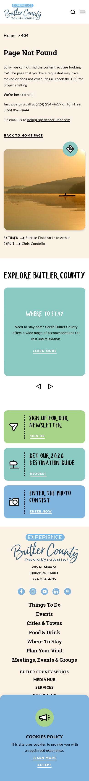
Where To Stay (44, 641)
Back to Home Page (23, 135)
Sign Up (37, 436)
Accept (44, 765)
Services (44, 687)
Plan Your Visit (44, 650)
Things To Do (44, 604)
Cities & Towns (44, 623)
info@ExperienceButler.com (48, 119)
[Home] (26, 12)
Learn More (44, 758)
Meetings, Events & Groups (44, 660)
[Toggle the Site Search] (73, 11)
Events (44, 614)
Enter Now (41, 511)
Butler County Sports (44, 671)
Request (38, 473)
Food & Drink (44, 632)
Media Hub (44, 679)
